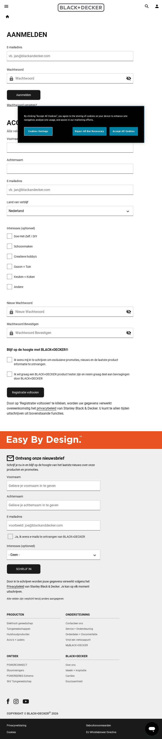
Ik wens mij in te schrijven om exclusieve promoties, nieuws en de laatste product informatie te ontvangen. (66, 362)
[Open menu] (6, 6)
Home (7, 17)
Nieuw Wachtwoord (19, 303)
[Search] (147, 6)
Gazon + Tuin (22, 266)
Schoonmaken (23, 246)
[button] (128, 78)
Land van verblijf (17, 202)
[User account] (157, 6)
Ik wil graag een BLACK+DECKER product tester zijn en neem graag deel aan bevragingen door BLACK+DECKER (72, 376)
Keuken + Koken (24, 276)
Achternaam (15, 160)
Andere (18, 287)
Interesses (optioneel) (21, 546)
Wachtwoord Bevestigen (23, 324)
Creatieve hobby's (25, 256)
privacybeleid (46, 408)
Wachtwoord (15, 69)
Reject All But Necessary (89, 131)
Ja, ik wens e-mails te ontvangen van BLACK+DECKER (50, 536)
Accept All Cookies (124, 131)
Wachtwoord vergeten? (22, 105)
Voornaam (14, 477)
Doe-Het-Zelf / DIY (25, 236)
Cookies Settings (38, 131)
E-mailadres (14, 47)
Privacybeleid (15, 586)
